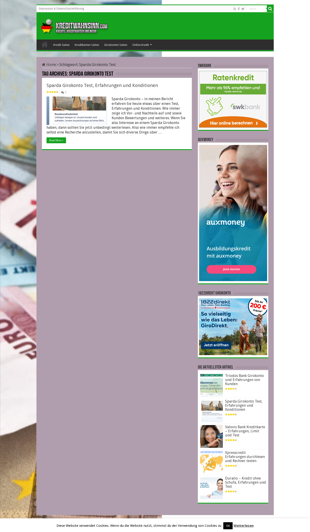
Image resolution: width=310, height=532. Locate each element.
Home (50, 64)
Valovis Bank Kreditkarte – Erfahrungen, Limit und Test (245, 431)
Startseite (45, 44)
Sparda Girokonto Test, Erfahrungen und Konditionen (102, 85)
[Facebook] (238, 9)
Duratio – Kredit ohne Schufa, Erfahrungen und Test (245, 482)
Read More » (56, 140)
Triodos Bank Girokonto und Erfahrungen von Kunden (244, 380)
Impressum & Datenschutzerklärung (61, 8)
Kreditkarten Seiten (87, 45)
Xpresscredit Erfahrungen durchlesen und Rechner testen (245, 456)
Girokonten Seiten (115, 45)
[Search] (270, 8)
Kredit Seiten (61, 45)
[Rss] (234, 9)
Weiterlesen (244, 526)
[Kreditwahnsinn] (74, 25)
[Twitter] (243, 9)
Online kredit (140, 45)
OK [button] (228, 525)
